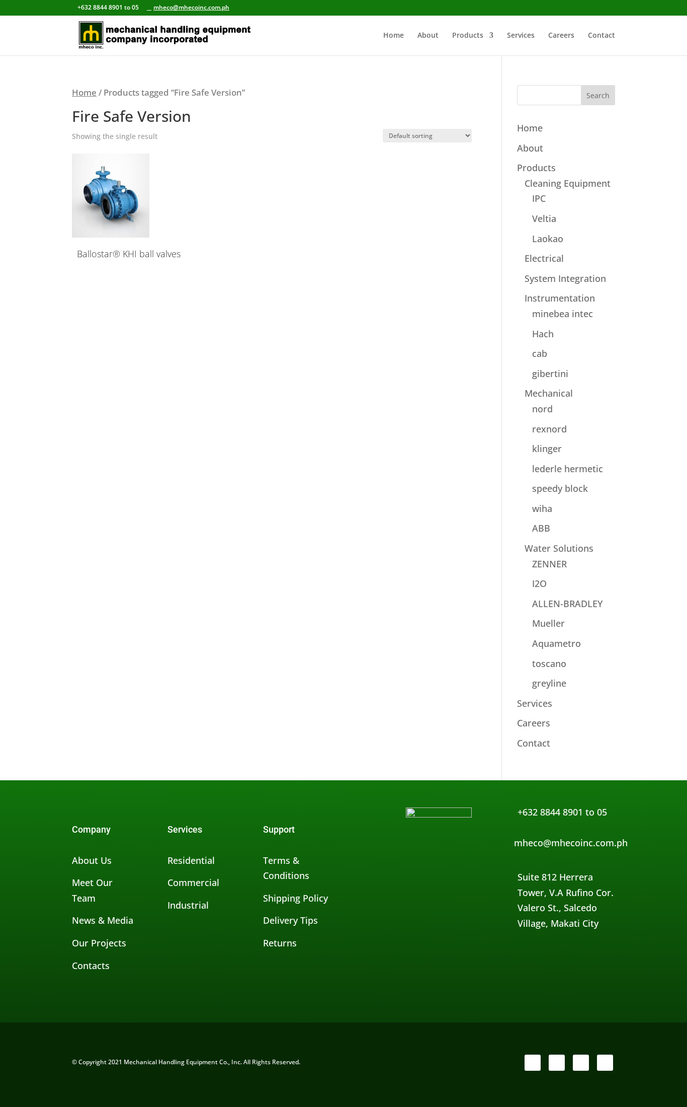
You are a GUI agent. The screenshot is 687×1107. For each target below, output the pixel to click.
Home (393, 36)
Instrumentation (560, 298)
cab (539, 353)
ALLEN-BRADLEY (567, 604)
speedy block (560, 488)
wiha (542, 508)
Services (521, 36)
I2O (539, 583)
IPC (539, 198)
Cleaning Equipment (568, 183)
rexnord (549, 429)
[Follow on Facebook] (533, 1063)
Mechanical (549, 393)
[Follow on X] (557, 1063)
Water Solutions (559, 548)
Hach (543, 334)
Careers (561, 36)
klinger (547, 448)
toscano (549, 663)
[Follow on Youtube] (605, 1063)
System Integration (565, 278)
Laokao (547, 239)
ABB (541, 528)
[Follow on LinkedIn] (581, 1063)
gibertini (550, 373)
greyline (549, 683)
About (428, 36)
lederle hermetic (567, 469)
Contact (601, 36)
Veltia (544, 218)
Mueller (548, 623)
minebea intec (562, 314)
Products (467, 36)
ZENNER (549, 564)
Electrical (544, 258)
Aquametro (556, 643)
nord (542, 409)
